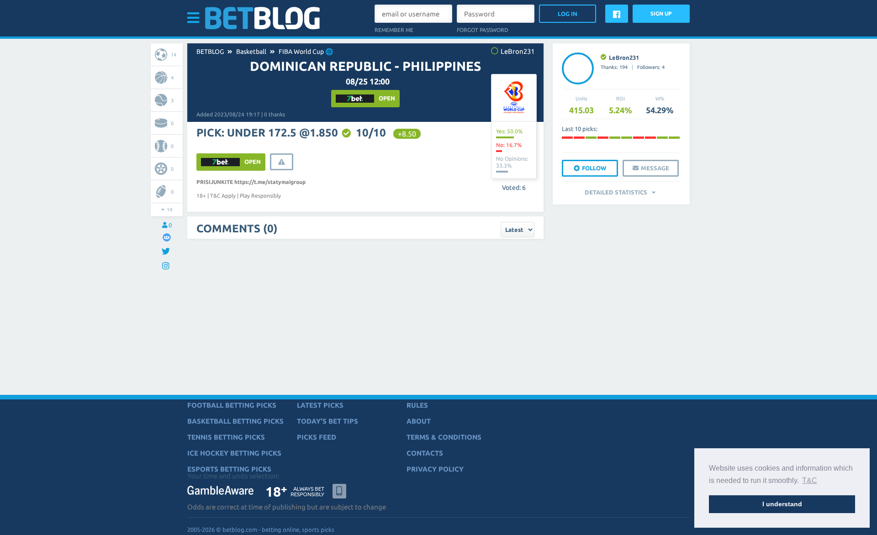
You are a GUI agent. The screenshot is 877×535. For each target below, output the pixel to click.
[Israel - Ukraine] (638, 137)
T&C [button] (809, 480)
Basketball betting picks (235, 421)
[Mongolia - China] (674, 137)
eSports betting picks (229, 469)
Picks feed (316, 437)
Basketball (251, 51)
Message (655, 168)
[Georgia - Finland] (662, 137)
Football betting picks (231, 405)
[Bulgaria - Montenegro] (650, 137)
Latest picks (320, 405)
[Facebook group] (166, 237)
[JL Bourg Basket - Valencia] (614, 137)
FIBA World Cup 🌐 (306, 51)
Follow (594, 168)
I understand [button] (782, 504)
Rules (417, 405)
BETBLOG (210, 51)
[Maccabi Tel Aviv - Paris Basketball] (567, 137)
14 (173, 55)
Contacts (425, 453)
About (419, 421)
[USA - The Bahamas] (626, 137)
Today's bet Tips (327, 421)
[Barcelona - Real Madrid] (591, 137)
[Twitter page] (167, 252)
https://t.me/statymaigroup (270, 182)
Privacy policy (435, 469)
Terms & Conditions (444, 437)
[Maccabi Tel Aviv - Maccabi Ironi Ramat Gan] (579, 137)
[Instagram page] (167, 266)
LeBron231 (624, 57)
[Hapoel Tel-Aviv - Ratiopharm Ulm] (602, 137)
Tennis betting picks (226, 437)
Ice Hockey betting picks (234, 453)
